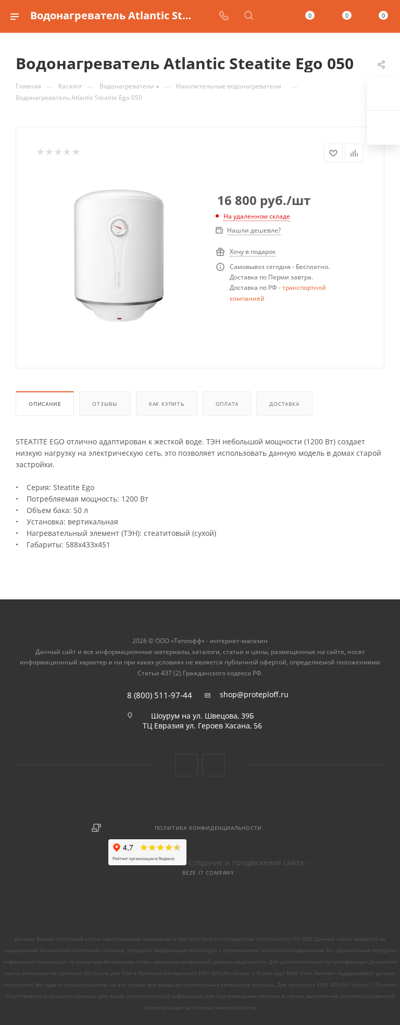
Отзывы (105, 403)
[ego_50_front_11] (118, 257)
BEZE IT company (208, 872)
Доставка (284, 403)
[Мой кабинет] (273, 16)
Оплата (227, 403)
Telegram (213, 765)
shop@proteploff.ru (254, 694)
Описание (45, 403)
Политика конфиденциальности (208, 827)
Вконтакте (187, 765)
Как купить (166, 403)
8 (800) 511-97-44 (159, 695)
